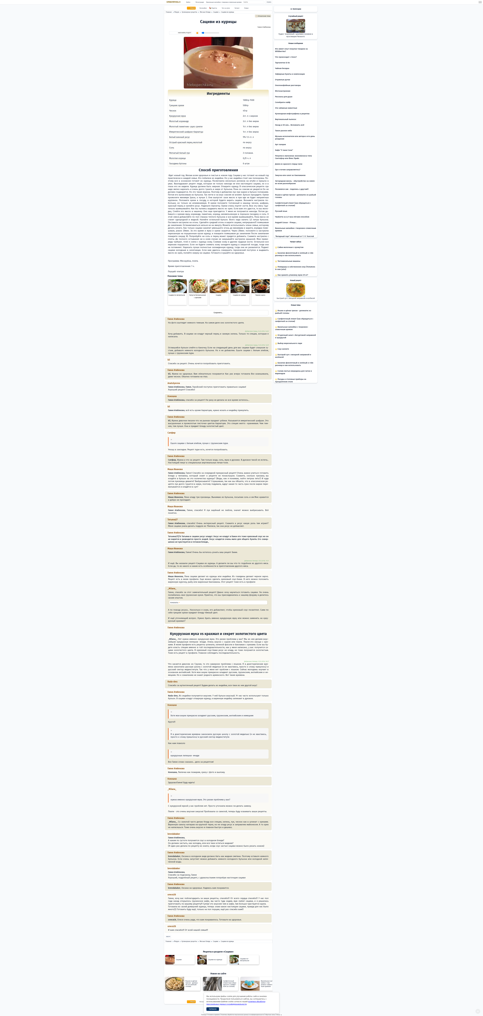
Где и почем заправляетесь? (287, 169)
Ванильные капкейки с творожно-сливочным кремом (224, 2)
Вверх (168, 936)
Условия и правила (214, 1014)
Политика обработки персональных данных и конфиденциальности (242, 1014)
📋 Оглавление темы (263, 16)
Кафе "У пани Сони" (284, 150)
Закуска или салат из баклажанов (290, 175)
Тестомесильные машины (288, 261)
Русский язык (281, 211)
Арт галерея (280, 144)
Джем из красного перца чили (288, 164)
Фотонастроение (282, 91)
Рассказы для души (283, 97)
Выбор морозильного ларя (289, 343)
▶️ (197, 33)
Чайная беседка (282, 68)
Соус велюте (283, 349)
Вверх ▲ (279, 1014)
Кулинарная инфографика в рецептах (292, 113)
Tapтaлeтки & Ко (282, 63)
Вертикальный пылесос (285, 119)
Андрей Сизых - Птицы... (286, 222)
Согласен (212, 1009)
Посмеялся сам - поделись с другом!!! (292, 189)
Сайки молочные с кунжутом (290, 247)
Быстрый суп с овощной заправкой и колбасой (296, 298)
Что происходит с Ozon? (286, 57)
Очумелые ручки (282, 80)
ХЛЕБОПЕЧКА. (174, 2)
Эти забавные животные (286, 108)
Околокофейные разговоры (288, 85)
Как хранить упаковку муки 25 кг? (292, 275)
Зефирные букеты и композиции (290, 74)
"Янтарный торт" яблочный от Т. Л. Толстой (294, 236)
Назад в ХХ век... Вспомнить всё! (289, 125)
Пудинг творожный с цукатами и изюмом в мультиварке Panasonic (295, 35)
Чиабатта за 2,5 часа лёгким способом (292, 217)
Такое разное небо (283, 130)
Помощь (203, 1014)
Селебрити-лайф (282, 102)
